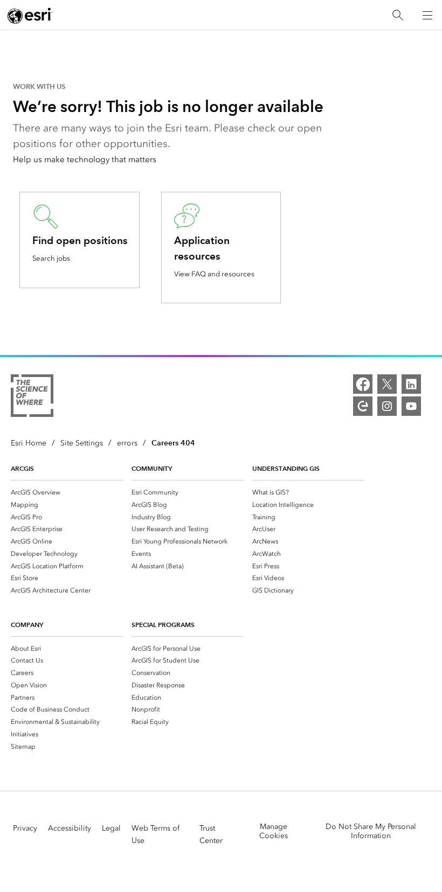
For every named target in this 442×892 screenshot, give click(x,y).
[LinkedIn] (411, 384)
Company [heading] (27, 625)
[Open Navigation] (427, 15)
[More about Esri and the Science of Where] (32, 397)
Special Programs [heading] (163, 625)
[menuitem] (67, 492)
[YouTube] (411, 406)
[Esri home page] (30, 15)
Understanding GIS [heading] (286, 468)
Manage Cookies (273, 831)
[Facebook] (362, 384)
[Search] (398, 15)
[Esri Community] (362, 406)
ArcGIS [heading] (22, 468)
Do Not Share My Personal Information (371, 831)
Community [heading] (152, 468)
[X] (387, 384)
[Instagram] (387, 406)
